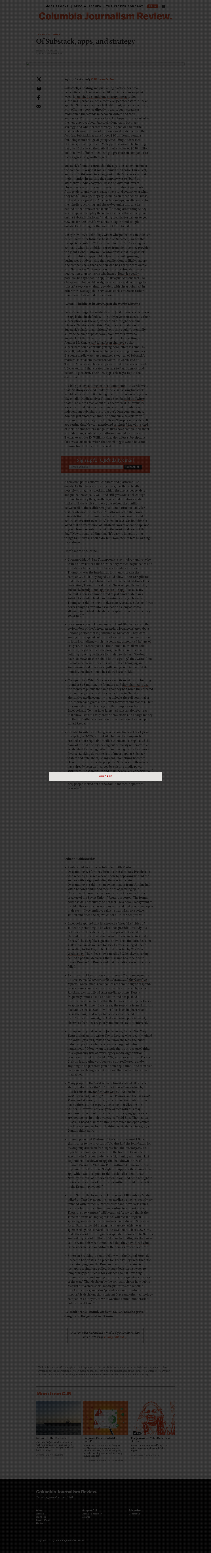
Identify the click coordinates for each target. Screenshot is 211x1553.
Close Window (105, 775)
